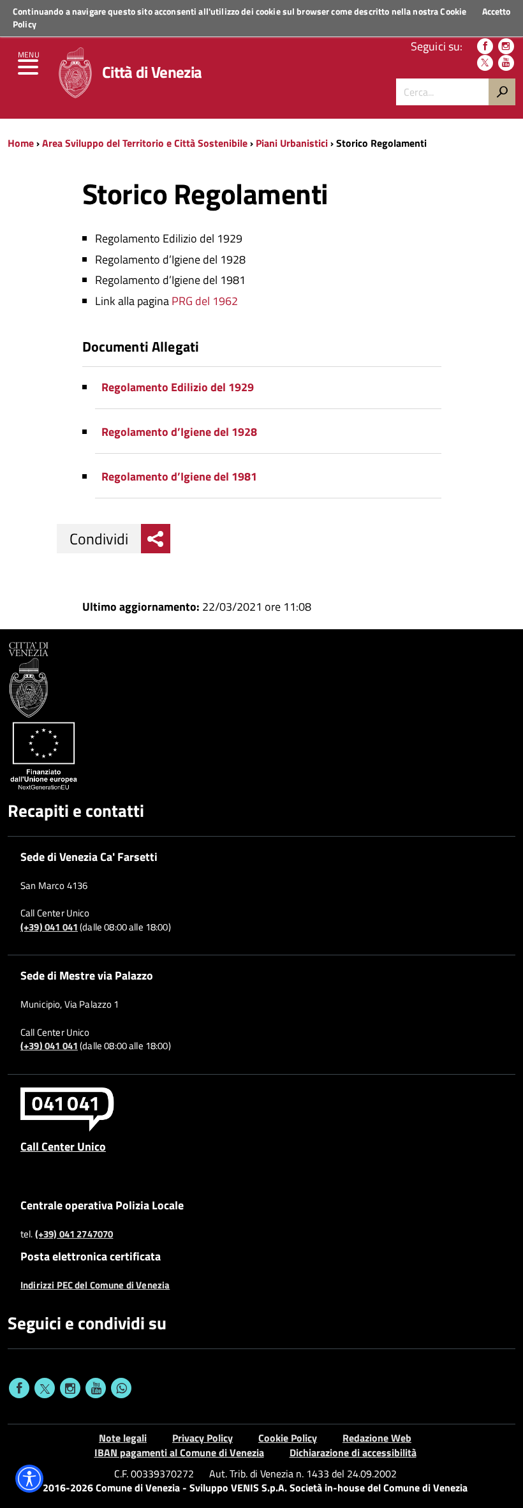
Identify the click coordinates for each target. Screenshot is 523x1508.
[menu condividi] (155, 538)
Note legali (123, 1437)
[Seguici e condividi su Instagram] (70, 1388)
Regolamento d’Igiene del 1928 (179, 431)
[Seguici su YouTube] (506, 63)
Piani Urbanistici (292, 143)
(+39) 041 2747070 (74, 1234)
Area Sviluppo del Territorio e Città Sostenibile (144, 143)
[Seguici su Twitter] (485, 63)
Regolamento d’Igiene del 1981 (179, 476)
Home (21, 143)
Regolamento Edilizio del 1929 (177, 387)
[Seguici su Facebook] (485, 46)
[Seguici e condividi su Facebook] (19, 1388)
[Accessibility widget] (29, 1479)
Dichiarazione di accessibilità (353, 1452)
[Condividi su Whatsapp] (121, 1388)
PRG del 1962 (205, 301)
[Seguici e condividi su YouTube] (95, 1388)
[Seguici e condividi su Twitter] (44, 1388)
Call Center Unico (63, 1146)
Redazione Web (377, 1437)
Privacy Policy (202, 1437)
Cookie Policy (287, 1437)
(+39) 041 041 (49, 927)
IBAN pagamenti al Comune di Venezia (179, 1452)
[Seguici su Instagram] (506, 46)
